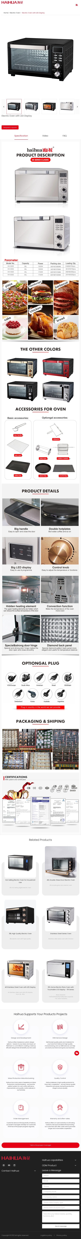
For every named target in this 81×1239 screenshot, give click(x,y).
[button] (4, 106)
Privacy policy (62, 1235)
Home (6, 13)
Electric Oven (15, 13)
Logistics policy (46, 1235)
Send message (61, 1226)
